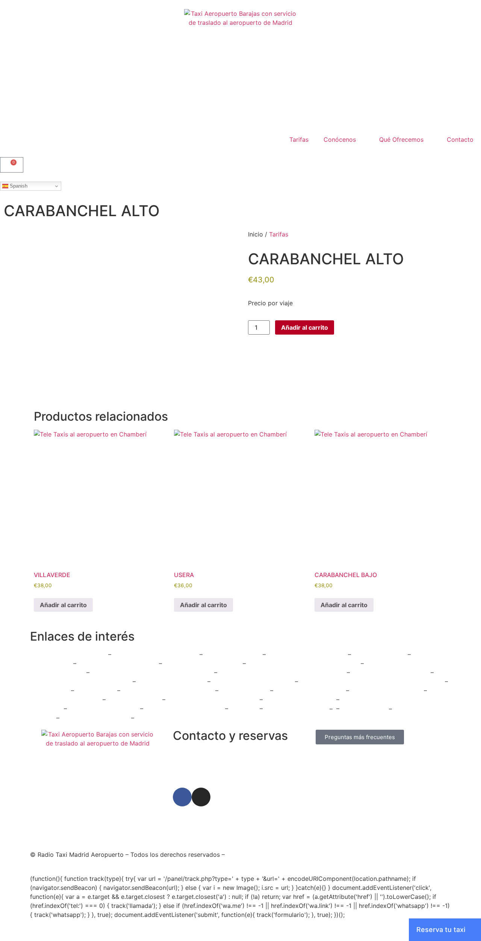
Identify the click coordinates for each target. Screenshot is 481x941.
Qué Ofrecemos (401, 139)
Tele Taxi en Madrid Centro (339, 681)
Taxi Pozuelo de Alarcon (310, 690)
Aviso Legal (243, 854)
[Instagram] (201, 797)
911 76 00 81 (191, 754)
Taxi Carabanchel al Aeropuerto (213, 699)
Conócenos (340, 139)
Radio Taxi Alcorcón (166, 717)
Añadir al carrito (304, 327)
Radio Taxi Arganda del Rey (307, 654)
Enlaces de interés (82, 636)
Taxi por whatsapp (379, 654)
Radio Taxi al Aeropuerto (387, 690)
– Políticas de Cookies (363, 854)
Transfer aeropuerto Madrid (118, 663)
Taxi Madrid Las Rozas (412, 681)
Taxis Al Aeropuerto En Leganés (168, 690)
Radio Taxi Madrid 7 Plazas (202, 663)
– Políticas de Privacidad (295, 854)
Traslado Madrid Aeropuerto (253, 681)
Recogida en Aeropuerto (300, 699)
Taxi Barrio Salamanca (297, 708)
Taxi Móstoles (96, 690)
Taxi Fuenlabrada (245, 690)
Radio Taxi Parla (366, 708)
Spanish (17, 186)
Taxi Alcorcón (50, 690)
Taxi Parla (245, 708)
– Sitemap (411, 854)
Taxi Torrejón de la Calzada (185, 708)
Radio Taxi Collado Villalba (68, 654)
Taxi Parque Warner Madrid (391, 672)
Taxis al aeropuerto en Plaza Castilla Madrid (283, 672)
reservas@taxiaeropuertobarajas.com (226, 770)
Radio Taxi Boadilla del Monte (155, 654)
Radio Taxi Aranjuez (232, 654)
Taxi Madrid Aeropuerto (172, 681)
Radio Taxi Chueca (134, 699)
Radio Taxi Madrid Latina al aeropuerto (303, 663)
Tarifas (299, 139)
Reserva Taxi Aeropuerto (66, 699)
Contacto (460, 139)
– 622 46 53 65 (232, 754)
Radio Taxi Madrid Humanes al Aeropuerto (152, 672)
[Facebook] (182, 797)
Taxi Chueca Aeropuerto (104, 708)
